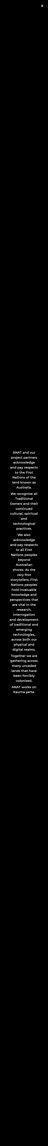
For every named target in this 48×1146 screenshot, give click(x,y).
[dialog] (24, 573)
